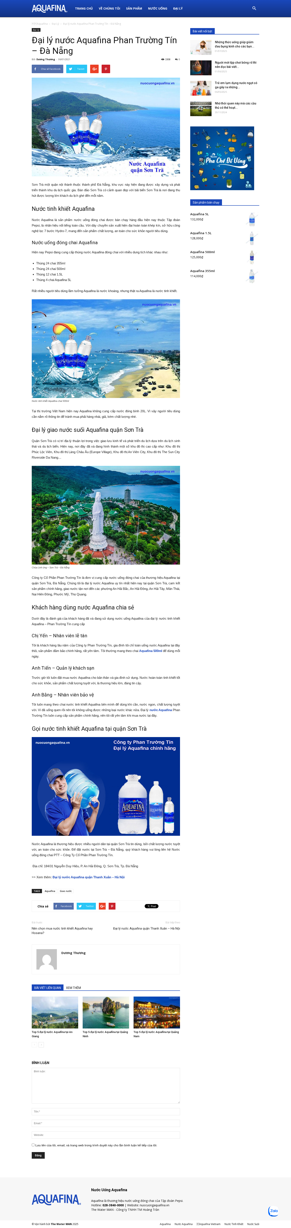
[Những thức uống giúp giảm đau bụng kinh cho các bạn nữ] (201, 47)
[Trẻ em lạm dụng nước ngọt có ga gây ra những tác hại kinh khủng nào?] (201, 88)
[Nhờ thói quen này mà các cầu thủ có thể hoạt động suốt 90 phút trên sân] (201, 108)
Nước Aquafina (184, 1224)
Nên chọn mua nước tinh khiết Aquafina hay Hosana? (62, 931)
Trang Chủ (84, 8)
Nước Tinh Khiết (234, 1224)
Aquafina (40, 24)
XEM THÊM (73, 988)
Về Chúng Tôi (109, 8)
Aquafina (50, 891)
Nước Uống (157, 8)
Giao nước (66, 891)
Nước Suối (253, 1224)
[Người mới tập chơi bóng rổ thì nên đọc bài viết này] (201, 67)
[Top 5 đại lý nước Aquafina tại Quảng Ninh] (106, 1012)
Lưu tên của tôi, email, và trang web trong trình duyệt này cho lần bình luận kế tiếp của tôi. (96, 1145)
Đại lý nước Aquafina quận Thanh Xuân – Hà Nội (146, 928)
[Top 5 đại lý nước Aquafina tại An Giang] (55, 1012)
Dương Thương (45, 59)
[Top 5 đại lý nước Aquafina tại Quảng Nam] (157, 1012)
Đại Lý (178, 8)
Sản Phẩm (134, 8)
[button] (254, 8)
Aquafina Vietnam (208, 1224)
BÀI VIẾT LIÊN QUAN (47, 988)
